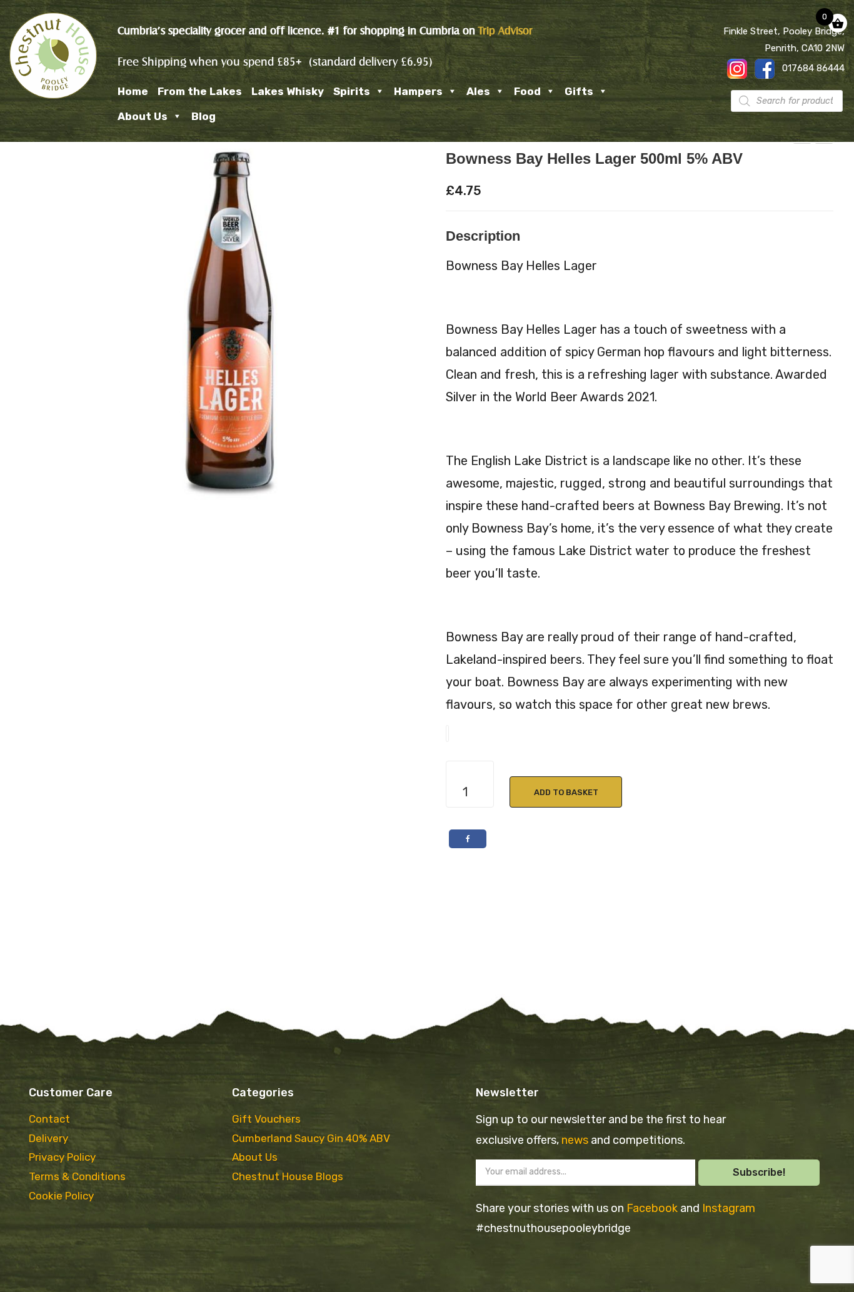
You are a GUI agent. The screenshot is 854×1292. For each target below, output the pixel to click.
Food (527, 91)
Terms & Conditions (77, 1176)
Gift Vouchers (266, 1119)
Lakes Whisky (287, 91)
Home (133, 91)
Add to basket (566, 792)
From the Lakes (200, 91)
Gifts (579, 91)
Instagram (728, 1208)
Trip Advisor (505, 31)
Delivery (48, 1138)
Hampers (418, 91)
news (576, 1140)
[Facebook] (467, 838)
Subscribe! (759, 1172)
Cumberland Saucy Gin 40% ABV (311, 1138)
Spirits (351, 91)
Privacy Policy (62, 1157)
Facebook (653, 1208)
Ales (478, 91)
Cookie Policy (61, 1195)
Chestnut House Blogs (287, 1176)
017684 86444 (813, 68)
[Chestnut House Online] (53, 55)
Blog (203, 116)
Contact (49, 1119)
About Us (143, 116)
